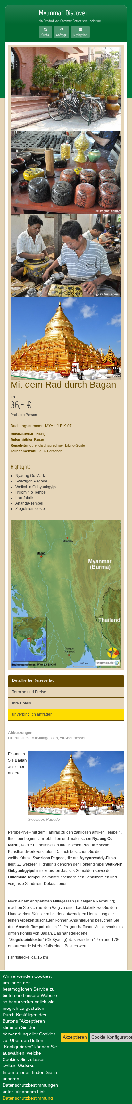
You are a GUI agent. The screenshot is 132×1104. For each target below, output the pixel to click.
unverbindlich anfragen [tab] (32, 714)
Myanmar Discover (18, 20)
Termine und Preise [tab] (29, 692)
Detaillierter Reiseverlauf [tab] (33, 680)
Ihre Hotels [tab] (21, 703)
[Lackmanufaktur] (66, 255)
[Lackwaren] (66, 172)
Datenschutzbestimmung (28, 1097)
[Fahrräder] (66, 89)
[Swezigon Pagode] (66, 338)
